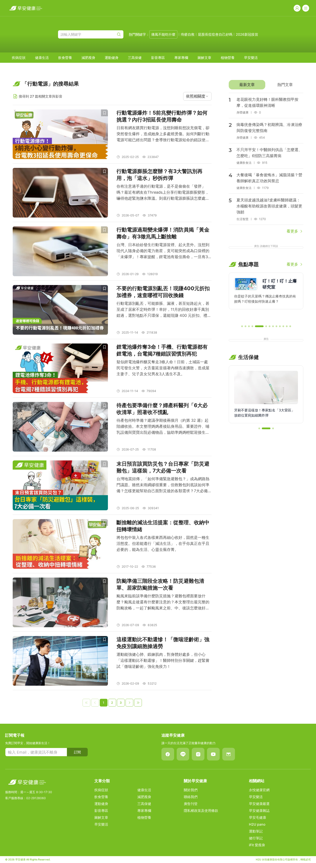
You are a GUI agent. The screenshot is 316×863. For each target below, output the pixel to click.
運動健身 (111, 57)
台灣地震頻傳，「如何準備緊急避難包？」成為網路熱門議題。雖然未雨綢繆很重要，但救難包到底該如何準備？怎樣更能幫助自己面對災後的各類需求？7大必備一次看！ (164, 485)
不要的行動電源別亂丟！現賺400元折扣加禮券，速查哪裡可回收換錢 (163, 291)
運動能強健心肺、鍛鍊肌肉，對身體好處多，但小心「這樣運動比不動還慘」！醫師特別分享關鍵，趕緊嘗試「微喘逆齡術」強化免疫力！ (163, 660)
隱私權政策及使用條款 (201, 810)
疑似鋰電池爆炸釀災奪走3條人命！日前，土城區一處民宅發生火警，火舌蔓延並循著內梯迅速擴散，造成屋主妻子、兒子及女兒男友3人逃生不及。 (163, 368)
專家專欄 (181, 57)
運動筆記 (256, 831)
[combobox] (197, 96)
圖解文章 (204, 57)
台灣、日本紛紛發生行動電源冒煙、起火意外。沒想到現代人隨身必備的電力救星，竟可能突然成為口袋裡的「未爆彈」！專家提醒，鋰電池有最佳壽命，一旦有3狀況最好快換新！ (163, 251)
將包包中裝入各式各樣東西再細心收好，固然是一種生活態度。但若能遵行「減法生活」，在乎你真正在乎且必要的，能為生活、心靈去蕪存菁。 (163, 543)
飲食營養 (65, 57)
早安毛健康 (257, 817)
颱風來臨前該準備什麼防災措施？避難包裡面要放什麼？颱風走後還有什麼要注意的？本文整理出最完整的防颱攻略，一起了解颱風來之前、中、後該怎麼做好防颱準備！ (163, 602)
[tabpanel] (266, 163)
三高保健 (135, 57)
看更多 (292, 231)
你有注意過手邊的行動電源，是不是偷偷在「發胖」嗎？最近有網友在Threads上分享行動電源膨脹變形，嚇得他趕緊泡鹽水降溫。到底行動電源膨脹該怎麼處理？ (163, 192)
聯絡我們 (191, 797)
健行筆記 (256, 838)
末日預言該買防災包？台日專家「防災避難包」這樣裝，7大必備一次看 (163, 467)
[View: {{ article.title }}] (60, 134)
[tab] (247, 84)
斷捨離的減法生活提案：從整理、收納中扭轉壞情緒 (163, 525)
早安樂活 (251, 57)
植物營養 (228, 57)
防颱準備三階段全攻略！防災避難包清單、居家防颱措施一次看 (160, 584)
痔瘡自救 (188, 34)
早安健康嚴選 (259, 804)
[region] (266, 297)
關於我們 (191, 790)
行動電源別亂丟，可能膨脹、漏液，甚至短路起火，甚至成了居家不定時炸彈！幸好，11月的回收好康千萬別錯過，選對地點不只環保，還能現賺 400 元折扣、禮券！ (163, 310)
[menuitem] (19, 57)
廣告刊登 (191, 804)
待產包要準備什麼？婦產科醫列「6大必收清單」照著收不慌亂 (162, 408)
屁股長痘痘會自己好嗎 (215, 34)
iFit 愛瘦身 (257, 845)
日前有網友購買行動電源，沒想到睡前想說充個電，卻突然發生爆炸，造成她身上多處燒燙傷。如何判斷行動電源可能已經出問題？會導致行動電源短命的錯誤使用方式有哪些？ (163, 134)
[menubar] (135, 57)
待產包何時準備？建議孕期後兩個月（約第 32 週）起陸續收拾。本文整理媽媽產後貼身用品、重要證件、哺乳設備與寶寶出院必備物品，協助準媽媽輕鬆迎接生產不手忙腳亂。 (163, 426)
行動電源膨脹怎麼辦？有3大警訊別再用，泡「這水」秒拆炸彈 (159, 174)
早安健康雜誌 (259, 810)
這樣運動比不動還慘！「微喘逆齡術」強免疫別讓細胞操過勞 (163, 642)
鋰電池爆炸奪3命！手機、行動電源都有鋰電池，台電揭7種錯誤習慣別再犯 (162, 350)
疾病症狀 (19, 57)
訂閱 (77, 752)
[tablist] (266, 84)
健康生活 (42, 57)
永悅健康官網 (259, 790)
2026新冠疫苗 (247, 34)
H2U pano (257, 824)
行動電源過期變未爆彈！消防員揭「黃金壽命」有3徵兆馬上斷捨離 (163, 233)
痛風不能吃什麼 (163, 34)
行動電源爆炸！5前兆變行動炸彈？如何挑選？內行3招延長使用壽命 (162, 116)
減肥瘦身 (88, 57)
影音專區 (158, 57)
